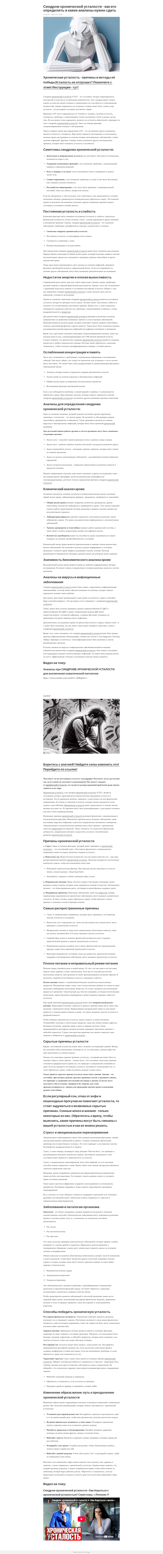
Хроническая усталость (53, 792)
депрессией (57, 828)
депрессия (66, 312)
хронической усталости (61, 96)
